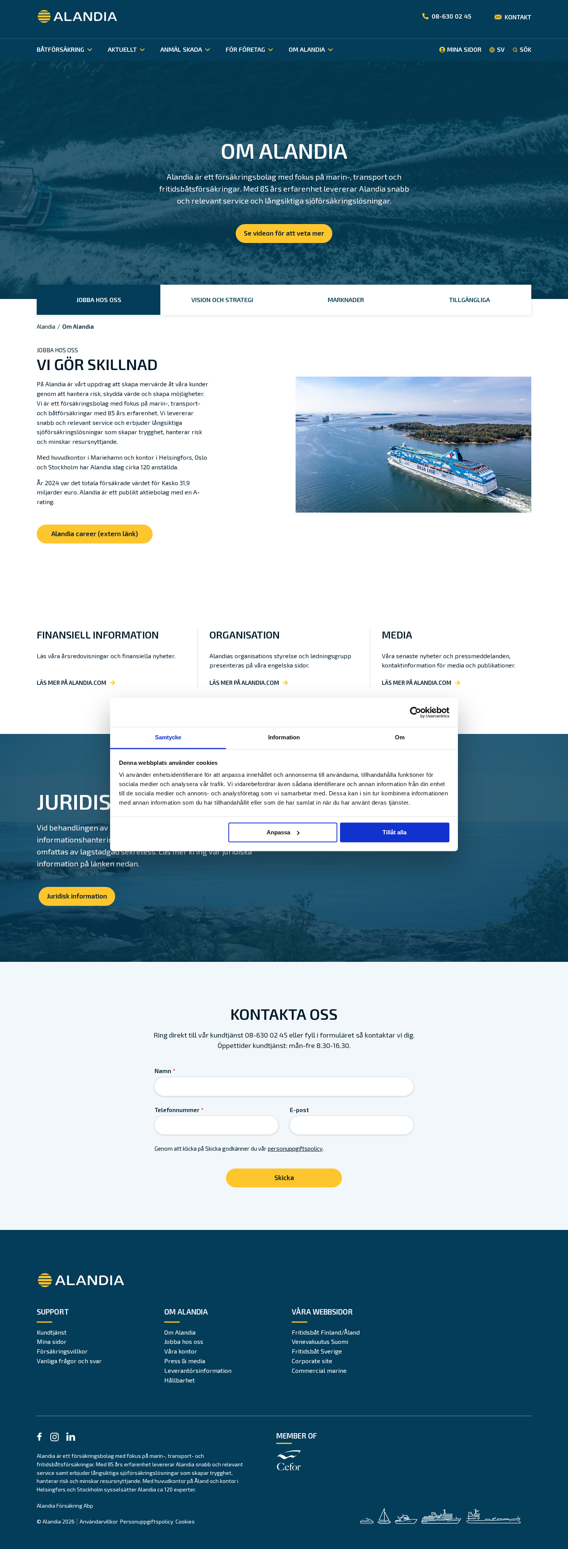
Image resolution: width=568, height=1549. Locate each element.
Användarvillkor (99, 1521)
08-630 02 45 (451, 16)
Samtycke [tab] (168, 737)
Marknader (346, 299)
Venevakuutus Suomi (320, 1341)
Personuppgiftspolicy (146, 1521)
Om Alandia (180, 1332)
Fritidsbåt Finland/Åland (326, 1332)
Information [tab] (284, 737)
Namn (165, 1070)
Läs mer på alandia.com (71, 682)
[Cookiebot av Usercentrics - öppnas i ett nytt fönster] (415, 712)
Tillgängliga (469, 299)
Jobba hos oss (98, 299)
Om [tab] (400, 737)
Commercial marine (319, 1370)
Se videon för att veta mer (284, 233)
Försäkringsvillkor (62, 1351)
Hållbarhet (179, 1380)
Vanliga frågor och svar (69, 1360)
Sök (525, 49)
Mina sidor (51, 1341)
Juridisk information (77, 896)
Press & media (184, 1360)
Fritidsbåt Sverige (317, 1351)
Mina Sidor (464, 49)
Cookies (185, 1521)
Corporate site (312, 1360)
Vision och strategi (222, 299)
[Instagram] (54, 1438)
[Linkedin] (70, 1438)
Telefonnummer (179, 1109)
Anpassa (278, 832)
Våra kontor (180, 1351)
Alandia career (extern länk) (94, 533)
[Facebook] (39, 1438)
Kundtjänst (51, 1332)
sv (501, 49)
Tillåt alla (394, 832)
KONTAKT (518, 16)
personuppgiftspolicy (295, 1148)
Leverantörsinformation (197, 1370)
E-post (299, 1109)
